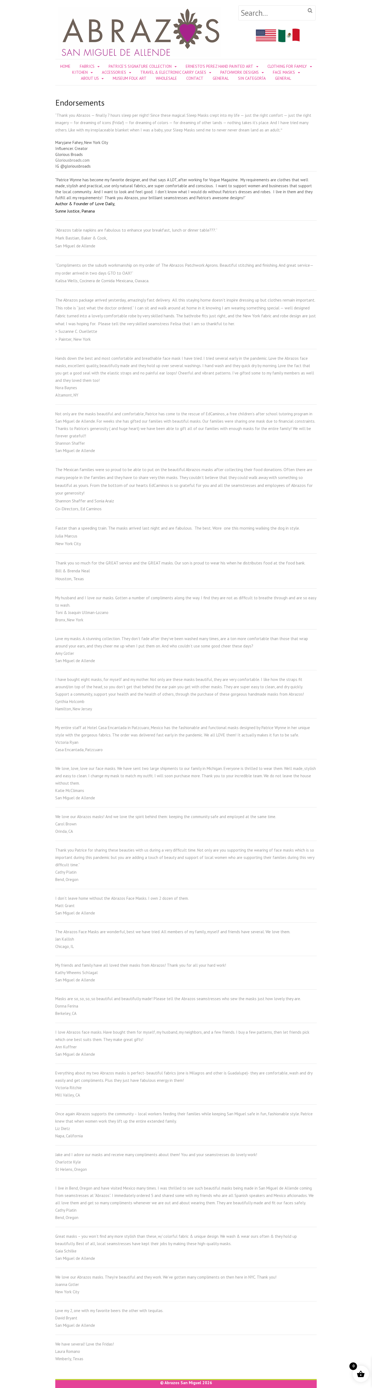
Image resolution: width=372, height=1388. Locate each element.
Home (65, 66)
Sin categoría (252, 78)
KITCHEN (80, 72)
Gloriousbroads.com (72, 160)
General (221, 78)
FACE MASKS (284, 72)
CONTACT (194, 78)
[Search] (310, 10)
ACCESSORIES (114, 72)
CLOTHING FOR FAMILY (287, 66)
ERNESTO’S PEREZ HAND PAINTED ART (219, 66)
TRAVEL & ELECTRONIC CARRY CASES (173, 72)
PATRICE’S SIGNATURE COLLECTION (140, 66)
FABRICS (87, 66)
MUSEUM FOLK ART (130, 78)
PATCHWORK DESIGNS (239, 72)
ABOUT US (90, 78)
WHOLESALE (166, 78)
